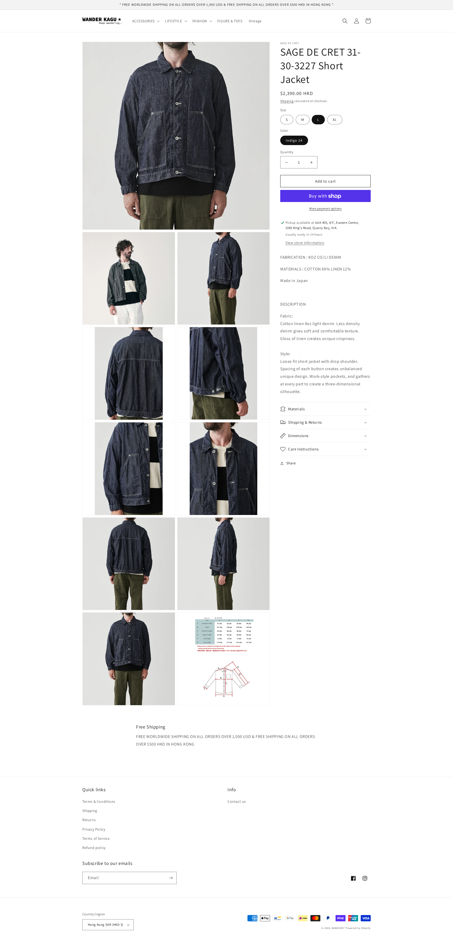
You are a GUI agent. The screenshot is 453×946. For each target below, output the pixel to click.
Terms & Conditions (98, 801)
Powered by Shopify (358, 928)
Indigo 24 (294, 140)
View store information (304, 242)
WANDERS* (338, 928)
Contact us (237, 801)
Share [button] (291, 463)
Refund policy (94, 847)
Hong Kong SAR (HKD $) (105, 924)
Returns (89, 819)
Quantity (286, 152)
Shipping (287, 101)
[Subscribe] (170, 878)
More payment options (325, 209)
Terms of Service (96, 838)
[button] (145, 20)
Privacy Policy (93, 829)
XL (335, 120)
